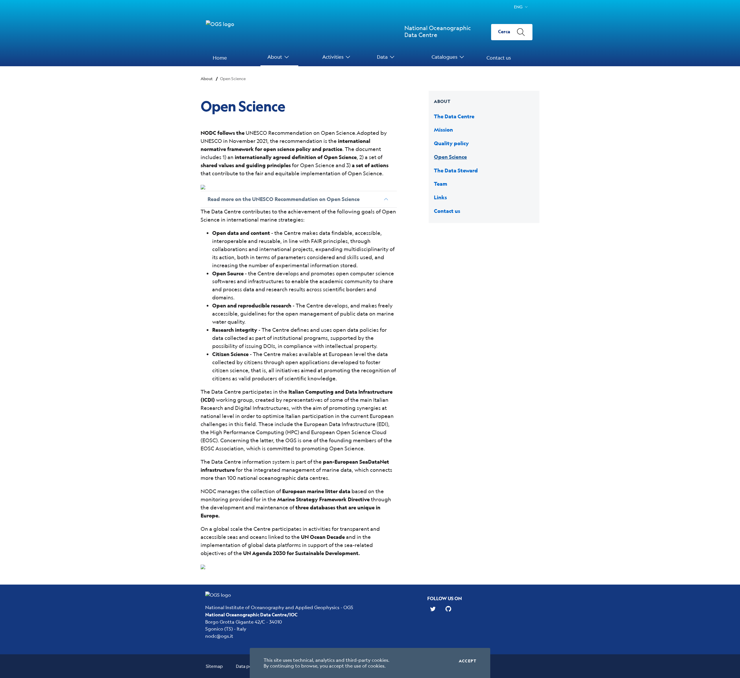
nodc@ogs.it (219, 636)
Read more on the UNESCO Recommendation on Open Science (284, 199)
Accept (467, 661)
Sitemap (214, 666)
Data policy (247, 666)
